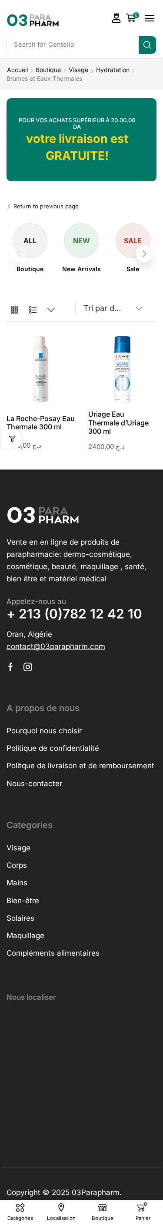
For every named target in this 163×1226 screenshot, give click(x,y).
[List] (33, 310)
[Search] (147, 45)
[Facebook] (11, 667)
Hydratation (113, 69)
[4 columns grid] (15, 310)
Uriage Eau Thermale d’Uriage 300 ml (118, 422)
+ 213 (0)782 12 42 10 (74, 614)
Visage (78, 69)
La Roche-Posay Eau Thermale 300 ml (41, 422)
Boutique (48, 69)
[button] (116, 18)
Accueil (17, 69)
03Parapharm (96, 1192)
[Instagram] (27, 667)
